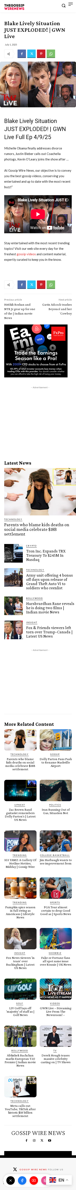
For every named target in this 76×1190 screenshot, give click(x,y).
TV (55, 1050)
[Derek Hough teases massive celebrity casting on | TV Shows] (56, 1036)
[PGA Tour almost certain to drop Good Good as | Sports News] (56, 888)
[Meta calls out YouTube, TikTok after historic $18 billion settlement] (20, 1087)
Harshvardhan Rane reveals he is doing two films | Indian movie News (50, 607)
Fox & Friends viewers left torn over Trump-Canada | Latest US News (49, 631)
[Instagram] (34, 1140)
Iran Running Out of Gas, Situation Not (56, 811)
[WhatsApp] (51, 54)
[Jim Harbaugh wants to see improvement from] (56, 841)
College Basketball (55, 855)
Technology (13, 519)
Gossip (55, 754)
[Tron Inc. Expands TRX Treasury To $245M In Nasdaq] (13, 553)
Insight (31, 622)
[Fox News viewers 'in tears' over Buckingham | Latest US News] (20, 938)
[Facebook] (22, 54)
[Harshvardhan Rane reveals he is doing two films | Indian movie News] (13, 605)
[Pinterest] (41, 54)
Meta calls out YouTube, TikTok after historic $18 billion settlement (20, 1111)
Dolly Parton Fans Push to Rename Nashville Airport (56, 762)
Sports (55, 902)
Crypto (31, 545)
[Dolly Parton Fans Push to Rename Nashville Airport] (56, 740)
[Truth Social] (45, 1180)
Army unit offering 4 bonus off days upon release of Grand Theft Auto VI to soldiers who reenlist (49, 581)
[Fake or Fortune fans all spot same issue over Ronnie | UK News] (56, 938)
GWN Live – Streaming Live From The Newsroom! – (55, 1011)
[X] (10, 1180)
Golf (19, 1003)
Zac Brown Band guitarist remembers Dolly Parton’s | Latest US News (20, 814)
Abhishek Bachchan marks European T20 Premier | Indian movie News (20, 1060)
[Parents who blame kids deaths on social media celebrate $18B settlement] (40, 491)
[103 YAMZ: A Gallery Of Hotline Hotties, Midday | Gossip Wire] (20, 841)
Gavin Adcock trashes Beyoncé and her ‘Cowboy (57, 309)
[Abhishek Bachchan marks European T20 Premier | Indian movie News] (20, 1036)
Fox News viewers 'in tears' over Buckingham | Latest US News (20, 963)
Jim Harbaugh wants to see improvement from (56, 861)
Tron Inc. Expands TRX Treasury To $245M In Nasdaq (45, 555)
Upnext (19, 804)
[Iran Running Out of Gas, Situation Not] (56, 790)
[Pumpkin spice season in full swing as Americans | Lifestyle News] (20, 888)
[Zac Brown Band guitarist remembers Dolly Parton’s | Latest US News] (20, 790)
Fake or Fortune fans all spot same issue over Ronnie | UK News (55, 961)
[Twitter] (31, 54)
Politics (55, 804)
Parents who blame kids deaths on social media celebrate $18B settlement (36, 529)
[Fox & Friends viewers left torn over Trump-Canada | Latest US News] (13, 630)
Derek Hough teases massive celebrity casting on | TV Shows (56, 1058)
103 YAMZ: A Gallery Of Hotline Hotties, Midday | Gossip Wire (20, 863)
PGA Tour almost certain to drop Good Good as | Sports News (55, 910)
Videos (55, 1003)
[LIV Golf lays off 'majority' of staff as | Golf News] (20, 989)
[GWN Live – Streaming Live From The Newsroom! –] (56, 989)
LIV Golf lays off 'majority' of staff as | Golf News (20, 1011)
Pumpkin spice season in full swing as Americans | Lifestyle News (20, 912)
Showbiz (55, 953)
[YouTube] (34, 1180)
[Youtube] (49, 1140)
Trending (20, 855)
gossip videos (26, 254)
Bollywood (34, 598)
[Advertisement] (40, 416)
